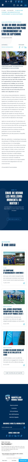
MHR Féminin (8, 22)
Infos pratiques (14, 411)
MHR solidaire (17, 22)
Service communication (7, 47)
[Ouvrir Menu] (25, 5)
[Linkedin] (25, 47)
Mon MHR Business (14, 414)
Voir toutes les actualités (14, 373)
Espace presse (14, 405)
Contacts (14, 408)
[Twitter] (22, 47)
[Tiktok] (21, 436)
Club (3, 22)
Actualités (10, 10)
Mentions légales (14, 417)
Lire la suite (24, 283)
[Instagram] (10, 436)
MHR (4, 10)
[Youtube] (18, 436)
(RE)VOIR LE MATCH (14, 219)
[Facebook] (20, 47)
